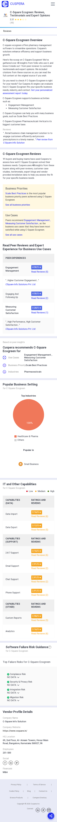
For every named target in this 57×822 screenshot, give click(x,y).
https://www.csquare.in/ (15, 730)
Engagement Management (37, 354)
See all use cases (13, 234)
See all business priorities (17, 204)
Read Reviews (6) (39, 516)
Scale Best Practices (16, 193)
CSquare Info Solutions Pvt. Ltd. (21, 284)
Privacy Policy (16, 785)
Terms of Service (39, 785)
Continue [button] (28, 815)
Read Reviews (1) (39, 312)
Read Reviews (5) (39, 271)
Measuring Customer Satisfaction (35, 359)
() (12, 22)
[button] (52, 4)
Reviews (7, 31)
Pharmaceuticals (33, 371)
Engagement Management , (37, 220)
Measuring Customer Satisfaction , (22, 223)
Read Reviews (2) (39, 298)
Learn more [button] (10, 807)
